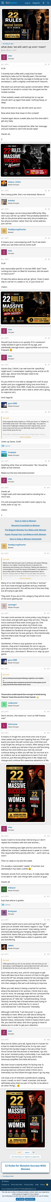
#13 (48, 669)
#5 (49, 259)
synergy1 (12, 604)
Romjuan (12, 911)
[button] (2, 3)
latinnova (12, 724)
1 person (7, 446)
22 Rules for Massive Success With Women (25, 1167)
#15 (48, 733)
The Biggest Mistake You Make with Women (25, 530)
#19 (48, 954)
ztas (4, 50)
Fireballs (12, 452)
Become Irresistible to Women (25, 525)
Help (37, 1184)
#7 (49, 365)
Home (42, 1184)
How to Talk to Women (25, 521)
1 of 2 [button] (19, 1152)
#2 (49, 191)
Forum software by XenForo (19, 1189)
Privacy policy (28, 1184)
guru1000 (12, 403)
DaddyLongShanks (17, 229)
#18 (48, 920)
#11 (48, 553)
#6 (49, 338)
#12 (48, 613)
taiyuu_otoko (14, 182)
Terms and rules (16, 1184)
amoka (11, 200)
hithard (11, 887)
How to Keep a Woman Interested (25, 539)
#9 (49, 461)
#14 (48, 712)
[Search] (48, 3)
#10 (48, 488)
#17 (48, 896)
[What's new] (43, 3)
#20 (48, 1040)
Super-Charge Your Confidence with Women (25, 534)
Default (6, 1181)
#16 (48, 836)
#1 (49, 64)
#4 (49, 238)
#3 (49, 209)
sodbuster (13, 703)
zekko (11, 945)
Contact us (5, 1184)
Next (27, 1152)
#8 (49, 412)
